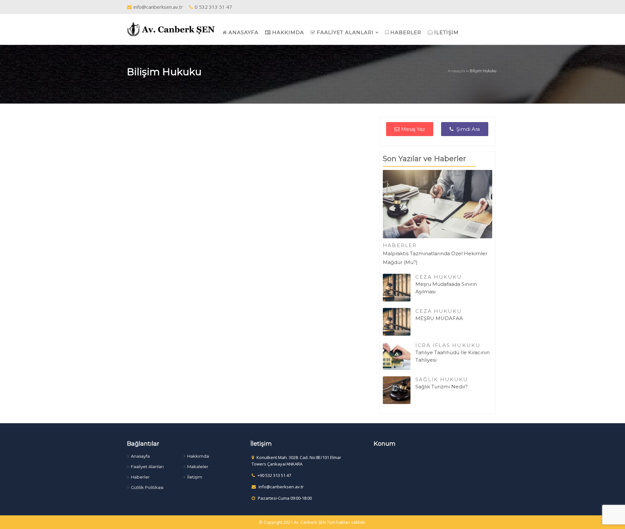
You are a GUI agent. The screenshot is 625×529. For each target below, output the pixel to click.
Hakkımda (198, 456)
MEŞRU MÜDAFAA (439, 318)
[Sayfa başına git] (613, 520)
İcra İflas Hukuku (447, 345)
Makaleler (197, 466)
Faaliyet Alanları (147, 466)
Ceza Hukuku (438, 277)
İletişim (194, 477)
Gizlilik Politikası (147, 487)
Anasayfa (456, 70)
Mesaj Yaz (413, 129)
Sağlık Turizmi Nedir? (441, 386)
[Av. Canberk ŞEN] (171, 29)
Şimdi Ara (467, 129)
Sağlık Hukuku (441, 379)
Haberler (400, 245)
